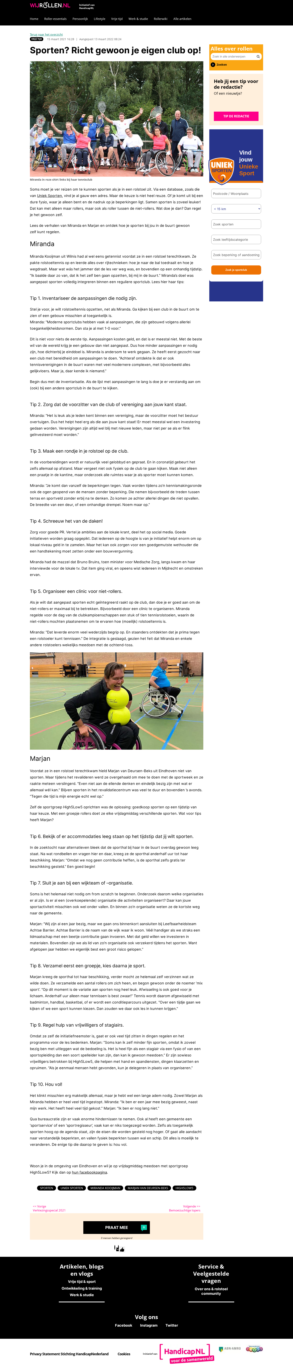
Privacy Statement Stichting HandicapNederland (69, 1353)
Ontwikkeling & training (82, 1288)
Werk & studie (82, 1295)
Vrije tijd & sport (82, 1281)
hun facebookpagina (89, 1172)
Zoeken (222, 64)
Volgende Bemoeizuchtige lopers (184, 1208)
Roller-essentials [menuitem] (55, 19)
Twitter (171, 1325)
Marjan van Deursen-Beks (148, 1188)
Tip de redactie (236, 116)
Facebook (123, 1325)
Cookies (124, 1353)
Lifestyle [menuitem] (99, 19)
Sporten (46, 1188)
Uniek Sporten (49, 195)
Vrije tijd (36, 38)
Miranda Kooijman (105, 1188)
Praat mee (125, 1227)
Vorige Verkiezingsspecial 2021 (49, 1208)
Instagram (148, 1325)
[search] (258, 56)
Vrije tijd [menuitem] (117, 19)
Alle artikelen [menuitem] (182, 19)
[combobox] (236, 224)
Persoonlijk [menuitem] (80, 19)
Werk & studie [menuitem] (138, 19)
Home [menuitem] (34, 19)
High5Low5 (184, 1188)
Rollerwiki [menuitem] (160, 19)
